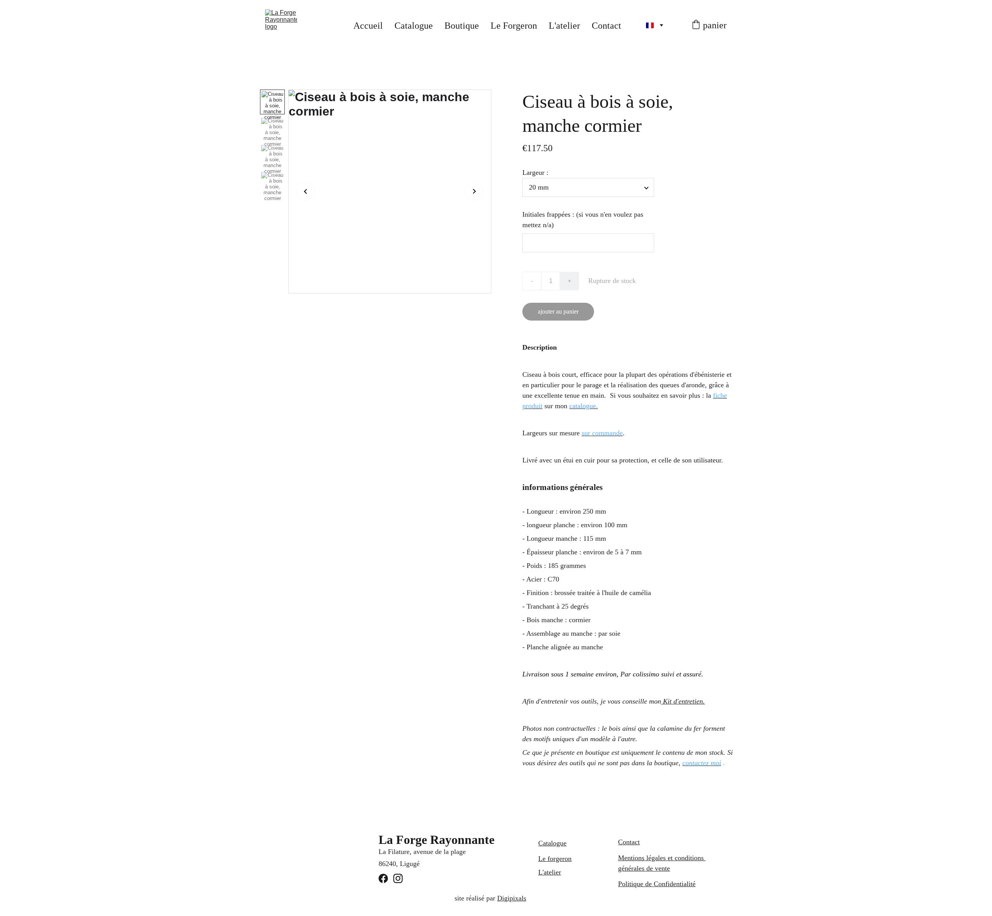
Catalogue (413, 26)
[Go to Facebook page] (383, 878)
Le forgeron (555, 859)
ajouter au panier (558, 311)
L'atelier (564, 26)
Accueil (368, 26)
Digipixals (511, 898)
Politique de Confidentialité (657, 884)
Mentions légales (642, 858)
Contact (606, 26)
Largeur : (535, 172)
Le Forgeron (514, 26)
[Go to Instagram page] (398, 878)
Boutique (461, 26)
